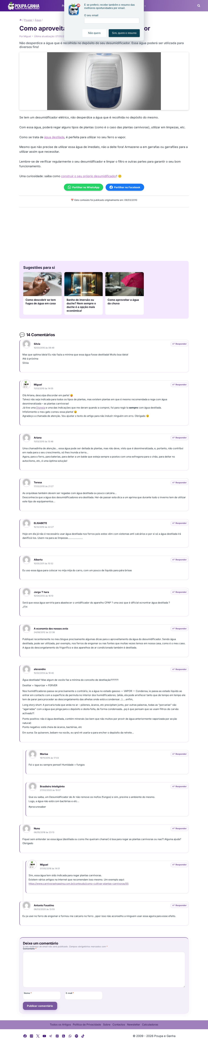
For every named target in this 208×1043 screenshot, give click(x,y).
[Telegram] (50, 1036)
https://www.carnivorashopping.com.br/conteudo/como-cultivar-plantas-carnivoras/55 (79, 883)
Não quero (94, 33)
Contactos (118, 1024)
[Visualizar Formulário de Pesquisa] (197, 5)
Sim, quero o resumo (124, 33)
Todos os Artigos (60, 1024)
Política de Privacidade (87, 1024)
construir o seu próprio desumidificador (88, 176)
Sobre (106, 1024)
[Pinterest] (57, 1036)
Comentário (29, 948)
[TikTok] (83, 1036)
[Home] (20, 20)
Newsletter (133, 1024)
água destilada (54, 137)
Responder (181, 344)
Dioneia (40, 407)
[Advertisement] (104, 233)
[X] (38, 1036)
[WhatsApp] (70, 1036)
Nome (28, 993)
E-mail (70, 993)
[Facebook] (25, 1036)
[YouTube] (44, 1036)
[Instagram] (31, 1036)
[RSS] (63, 1036)
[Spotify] (76, 1036)
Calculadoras (150, 1024)
